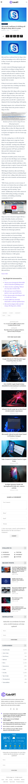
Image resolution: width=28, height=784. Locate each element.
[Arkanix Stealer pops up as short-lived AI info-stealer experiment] (14, 398)
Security (15, 672)
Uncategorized (15, 679)
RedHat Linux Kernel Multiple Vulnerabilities (18, 579)
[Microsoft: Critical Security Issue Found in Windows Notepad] (14, 423)
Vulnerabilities (15, 682)
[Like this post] (8, 36)
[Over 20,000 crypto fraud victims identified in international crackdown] (14, 373)
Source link (4, 273)
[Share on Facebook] (11, 36)
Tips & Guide (15, 676)
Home (3, 779)
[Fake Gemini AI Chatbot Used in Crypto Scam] (14, 448)
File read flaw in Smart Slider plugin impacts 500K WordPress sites (19, 608)
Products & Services (20, 781)
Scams (15, 669)
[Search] (26, 2)
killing (11, 313)
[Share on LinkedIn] (18, 36)
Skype (3, 315)
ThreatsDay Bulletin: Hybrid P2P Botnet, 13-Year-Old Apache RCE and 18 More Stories (19, 590)
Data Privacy (15, 656)
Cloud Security (15, 650)
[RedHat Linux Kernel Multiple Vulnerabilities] (5, 581)
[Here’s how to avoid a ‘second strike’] (5, 600)
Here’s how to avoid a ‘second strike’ (17, 598)
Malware (15, 659)
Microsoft (17, 313)
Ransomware (15, 666)
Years (9, 315)
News (15, 663)
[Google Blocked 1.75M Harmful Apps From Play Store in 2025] (14, 348)
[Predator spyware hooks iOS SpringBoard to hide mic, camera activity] (14, 473)
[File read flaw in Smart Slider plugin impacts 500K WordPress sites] (5, 609)
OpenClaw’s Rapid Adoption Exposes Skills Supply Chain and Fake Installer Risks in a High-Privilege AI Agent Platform (19, 570)
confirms (4, 313)
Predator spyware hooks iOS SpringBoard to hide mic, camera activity (14, 486)
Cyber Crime (15, 653)
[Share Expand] (21, 36)
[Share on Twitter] (14, 36)
